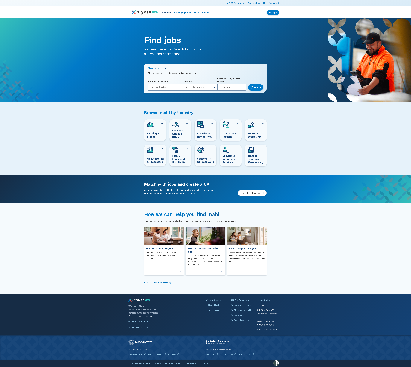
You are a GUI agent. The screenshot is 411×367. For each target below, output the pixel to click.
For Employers (181, 12)
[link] (235, 2)
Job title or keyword (158, 81)
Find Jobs (166, 12)
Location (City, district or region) (229, 80)
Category (187, 81)
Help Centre (200, 12)
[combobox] (231, 87)
